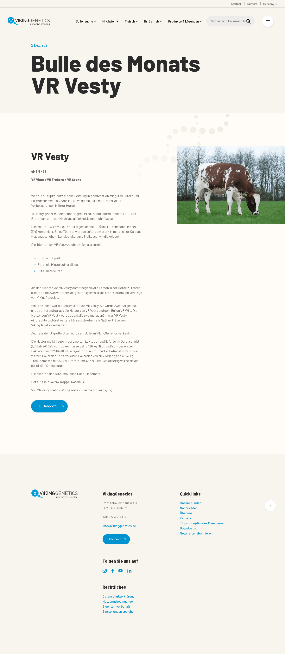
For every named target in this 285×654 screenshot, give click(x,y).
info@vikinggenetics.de (119, 526)
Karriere (185, 518)
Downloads (188, 528)
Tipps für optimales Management (203, 523)
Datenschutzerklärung (119, 596)
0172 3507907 (116, 517)
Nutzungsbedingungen (119, 601)
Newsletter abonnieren (196, 533)
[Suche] (248, 21)
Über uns (186, 513)
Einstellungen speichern (119, 611)
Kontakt (115, 539)
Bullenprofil (48, 406)
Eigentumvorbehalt (116, 606)
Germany (268, 4)
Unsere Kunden (190, 503)
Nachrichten (189, 508)
